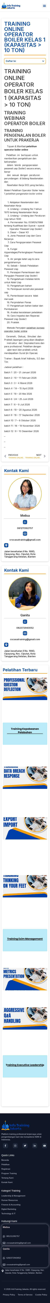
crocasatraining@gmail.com (25, 539)
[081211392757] (25, 522)
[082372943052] (25, 622)
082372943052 (25, 627)
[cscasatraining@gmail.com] (25, 633)
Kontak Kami (6, 1182)
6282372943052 (13, 1258)
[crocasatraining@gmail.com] (25, 534)
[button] (44, 5)
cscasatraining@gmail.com (25, 639)
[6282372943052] (4, 1258)
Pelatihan (5, 1164)
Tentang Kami (7, 1178)
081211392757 (25, 528)
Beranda (5, 1160)
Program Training (9, 1173)
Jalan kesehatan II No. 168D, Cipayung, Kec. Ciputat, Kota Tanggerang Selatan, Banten (20, 554)
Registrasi (5, 1169)
